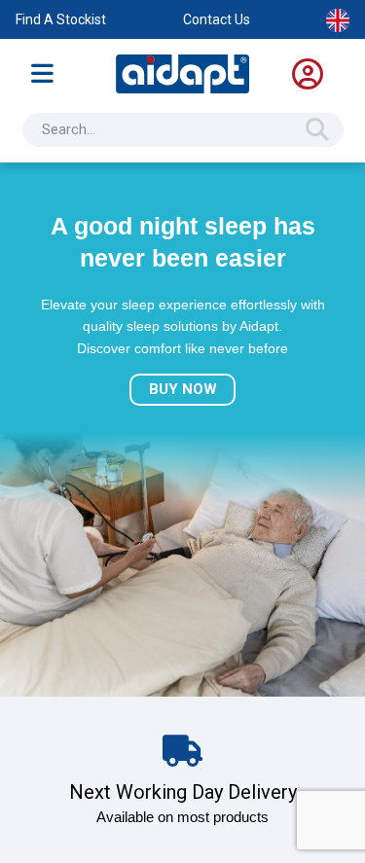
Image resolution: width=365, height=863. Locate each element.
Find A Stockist (61, 19)
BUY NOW (183, 389)
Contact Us (216, 19)
